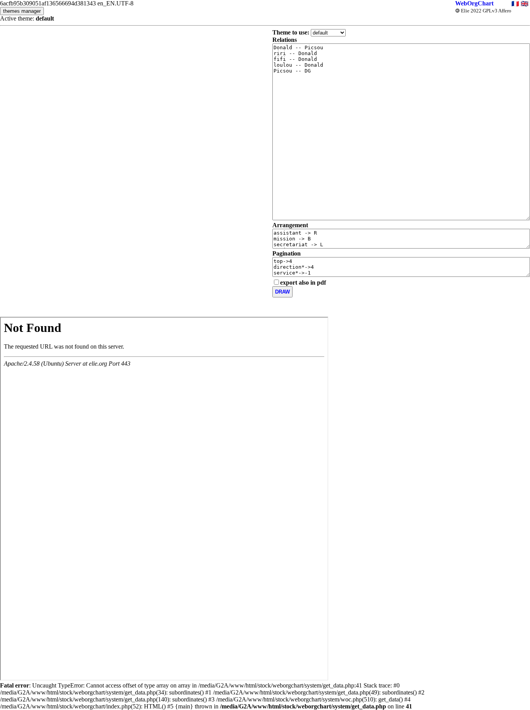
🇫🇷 (515, 3)
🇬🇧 (524, 3)
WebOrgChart (474, 3)
